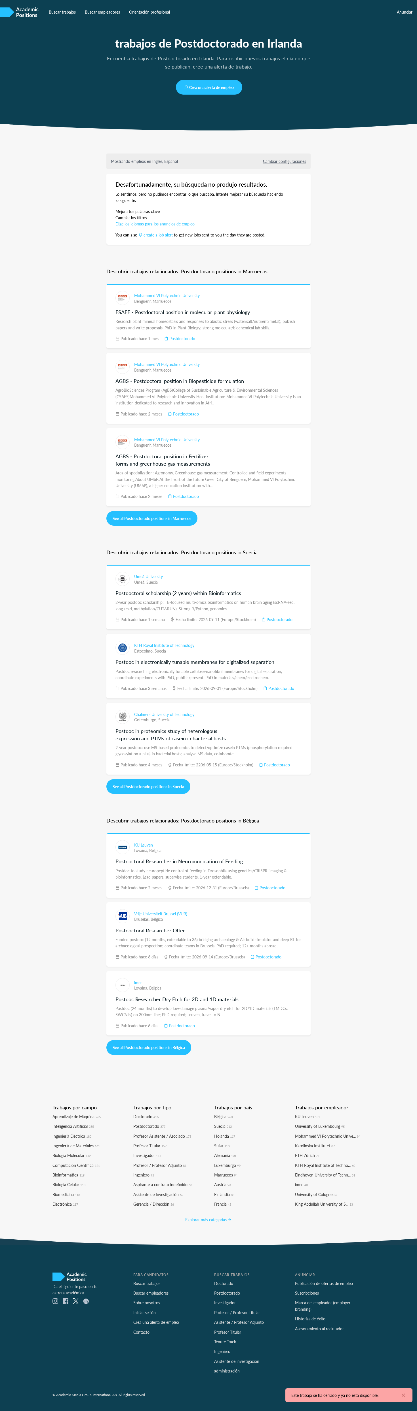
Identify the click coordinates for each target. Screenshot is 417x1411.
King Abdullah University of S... (324, 1204)
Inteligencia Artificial (73, 1126)
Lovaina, (141, 850)
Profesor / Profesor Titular (237, 1312)
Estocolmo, (144, 651)
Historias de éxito (310, 1319)
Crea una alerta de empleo (211, 87)
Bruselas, (142, 919)
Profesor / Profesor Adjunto (159, 1165)
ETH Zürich (307, 1155)
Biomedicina (66, 1194)
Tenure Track (225, 1341)
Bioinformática (68, 1175)
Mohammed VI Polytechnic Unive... (327, 1136)
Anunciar (404, 12)
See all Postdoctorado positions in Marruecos (152, 518)
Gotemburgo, (146, 719)
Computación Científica (76, 1165)
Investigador (147, 1155)
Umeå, (140, 582)
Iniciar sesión (144, 1312)
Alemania (225, 1155)
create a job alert (158, 235)
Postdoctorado (181, 338)
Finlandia (224, 1194)
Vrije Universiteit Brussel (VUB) (160, 913)
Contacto (141, 1332)
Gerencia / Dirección (153, 1204)
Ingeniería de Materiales (76, 1145)
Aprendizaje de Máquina (76, 1116)
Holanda (224, 1136)
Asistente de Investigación (158, 1194)
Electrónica (65, 1204)
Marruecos (162, 301)
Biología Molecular (71, 1155)
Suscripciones (307, 1293)
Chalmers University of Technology (164, 714)
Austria (222, 1184)
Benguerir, (143, 301)
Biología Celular (68, 1184)
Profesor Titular (150, 1145)
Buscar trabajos (62, 12)
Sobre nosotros (146, 1302)
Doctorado (146, 1116)
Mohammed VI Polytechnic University (167, 295)
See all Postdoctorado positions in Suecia (148, 786)
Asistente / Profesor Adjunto (239, 1322)
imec (138, 982)
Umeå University (148, 576)
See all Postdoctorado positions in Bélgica (149, 1047)
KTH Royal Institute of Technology (164, 645)
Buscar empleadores (102, 12)
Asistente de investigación (236, 1361)
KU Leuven (143, 845)
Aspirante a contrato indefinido (162, 1184)
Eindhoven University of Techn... (325, 1175)
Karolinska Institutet (315, 1145)
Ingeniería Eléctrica (71, 1136)
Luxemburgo (227, 1165)
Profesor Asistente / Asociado (162, 1136)
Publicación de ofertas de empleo (324, 1283)
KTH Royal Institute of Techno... (325, 1165)
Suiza (221, 1145)
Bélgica (155, 850)
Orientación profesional (149, 12)
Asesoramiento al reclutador (319, 1328)
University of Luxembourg (320, 1126)
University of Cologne (316, 1194)
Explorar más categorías (206, 1219)
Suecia (152, 582)
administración (227, 1371)
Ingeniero (143, 1175)
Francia (222, 1204)
